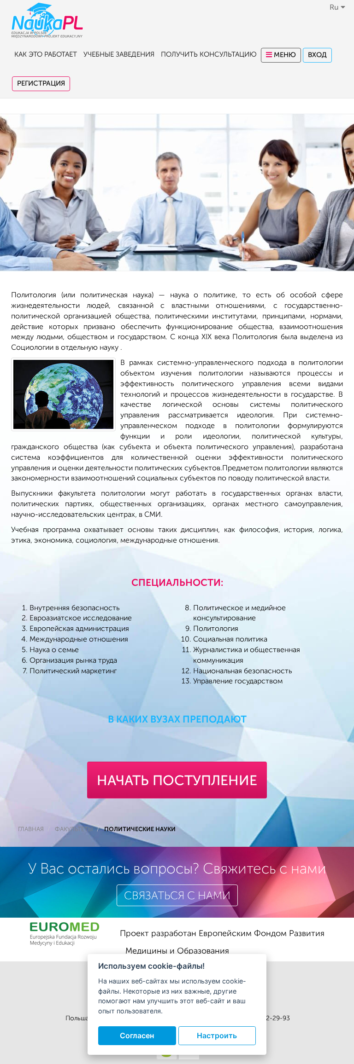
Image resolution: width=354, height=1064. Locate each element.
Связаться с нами (177, 896)
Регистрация (41, 83)
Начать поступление (177, 780)
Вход (317, 55)
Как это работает (45, 54)
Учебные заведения (118, 54)
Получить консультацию (209, 54)
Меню (284, 55)
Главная (31, 829)
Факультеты (74, 829)
